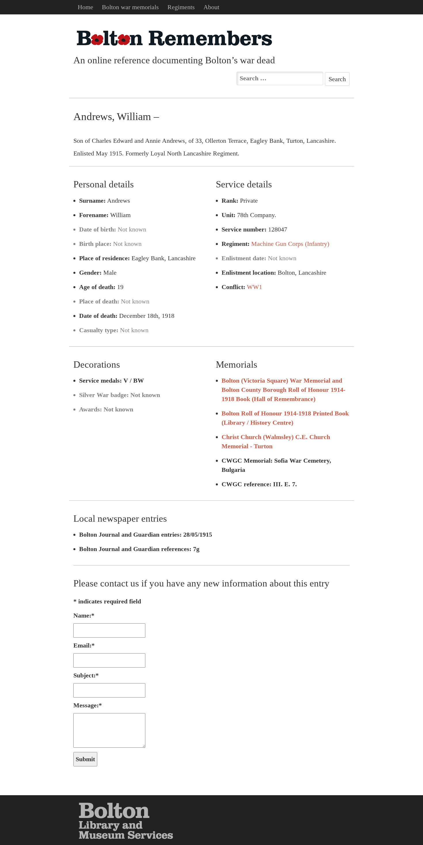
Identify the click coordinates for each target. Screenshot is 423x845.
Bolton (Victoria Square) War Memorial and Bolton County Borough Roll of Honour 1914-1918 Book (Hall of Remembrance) (283, 389)
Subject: (86, 675)
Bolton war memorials (130, 7)
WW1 (254, 286)
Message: (87, 705)
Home (85, 7)
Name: (83, 615)
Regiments (181, 7)
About (211, 7)
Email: (84, 645)
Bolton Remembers (174, 38)
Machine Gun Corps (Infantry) (290, 243)
